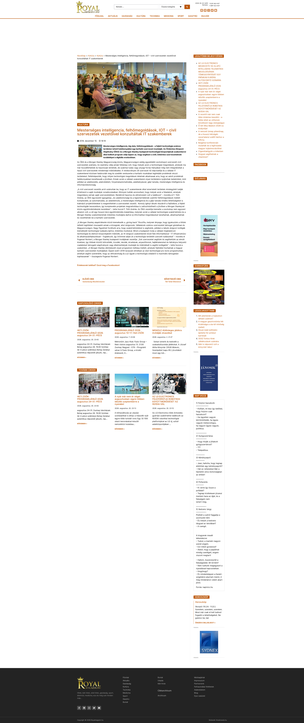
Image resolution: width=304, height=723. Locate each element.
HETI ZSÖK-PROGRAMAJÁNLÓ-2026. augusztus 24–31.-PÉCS (90, 333)
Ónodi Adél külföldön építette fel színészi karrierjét (207, 333)
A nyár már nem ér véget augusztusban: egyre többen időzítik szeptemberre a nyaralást (129, 400)
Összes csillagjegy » (205, 623)
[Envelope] (215, 10)
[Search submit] (187, 7)
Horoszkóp (200, 602)
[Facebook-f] (79, 708)
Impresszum (199, 680)
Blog (196, 693)
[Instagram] (208, 10)
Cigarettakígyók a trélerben (210, 151)
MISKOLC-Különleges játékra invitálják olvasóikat (167, 331)
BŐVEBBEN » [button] (81, 357)
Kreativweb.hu (221, 720)
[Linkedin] (205, 10)
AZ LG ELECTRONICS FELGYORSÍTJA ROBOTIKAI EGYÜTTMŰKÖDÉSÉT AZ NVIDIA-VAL (166, 400)
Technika (155, 16)
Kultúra (141, 16)
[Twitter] (212, 10)
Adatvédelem (199, 690)
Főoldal (99, 16)
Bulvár (205, 16)
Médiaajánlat (199, 677)
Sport (181, 16)
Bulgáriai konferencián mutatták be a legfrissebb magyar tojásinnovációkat (210, 146)
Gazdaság (127, 16)
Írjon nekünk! (199, 696)
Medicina (168, 16)
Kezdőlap (81, 55)
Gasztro (192, 16)
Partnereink (199, 683)
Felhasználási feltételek (204, 687)
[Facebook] (201, 10)
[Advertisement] (152, 36)
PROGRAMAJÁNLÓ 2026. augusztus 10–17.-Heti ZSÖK (129, 331)
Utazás (160, 680)
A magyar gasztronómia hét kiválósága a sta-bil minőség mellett (211, 324)
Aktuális (113, 16)
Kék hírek (162, 683)
